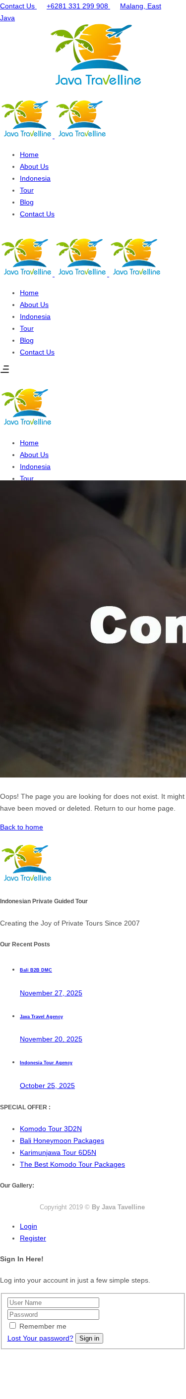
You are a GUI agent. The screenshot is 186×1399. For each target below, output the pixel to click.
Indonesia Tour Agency (46, 1062)
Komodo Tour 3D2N (51, 1129)
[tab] (103, 1226)
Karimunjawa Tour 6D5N (58, 1152)
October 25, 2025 (47, 1085)
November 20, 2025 (51, 1039)
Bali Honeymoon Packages (62, 1140)
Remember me (42, 1326)
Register (33, 1238)
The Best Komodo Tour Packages (72, 1164)
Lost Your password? (40, 1338)
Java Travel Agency (41, 1016)
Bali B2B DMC (36, 970)
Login (28, 1226)
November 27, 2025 (51, 993)
